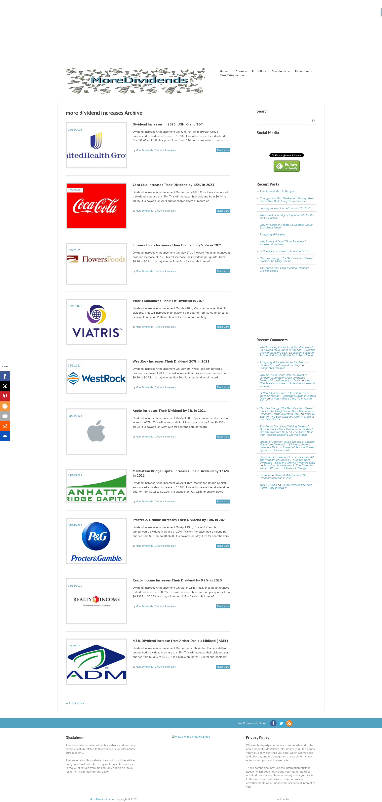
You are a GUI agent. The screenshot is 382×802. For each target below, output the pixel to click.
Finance (265, 475)
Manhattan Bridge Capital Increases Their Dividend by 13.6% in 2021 (181, 473)
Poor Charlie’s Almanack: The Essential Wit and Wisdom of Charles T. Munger (286, 467)
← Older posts (75, 703)
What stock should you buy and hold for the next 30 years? (287, 216)
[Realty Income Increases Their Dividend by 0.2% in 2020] (96, 601)
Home (224, 71)
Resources (302, 71)
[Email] (5, 416)
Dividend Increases (165, 150)
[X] (5, 386)
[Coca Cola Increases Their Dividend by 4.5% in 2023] (96, 206)
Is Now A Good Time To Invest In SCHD (284, 251)
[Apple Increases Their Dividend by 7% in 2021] (96, 431)
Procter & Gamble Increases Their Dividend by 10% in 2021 (180, 519)
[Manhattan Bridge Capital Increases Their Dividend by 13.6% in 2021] (96, 486)
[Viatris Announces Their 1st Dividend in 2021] (96, 322)
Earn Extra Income (232, 75)
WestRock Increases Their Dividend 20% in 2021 (171, 361)
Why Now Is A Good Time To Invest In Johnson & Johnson (283, 243)
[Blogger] (5, 406)
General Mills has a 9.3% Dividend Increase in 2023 (283, 476)
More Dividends (144, 150)
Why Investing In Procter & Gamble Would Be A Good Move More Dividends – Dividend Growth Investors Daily (287, 349)
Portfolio (258, 71)
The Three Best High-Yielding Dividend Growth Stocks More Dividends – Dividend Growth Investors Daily (286, 429)
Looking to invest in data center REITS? (285, 208)
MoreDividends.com (102, 799)
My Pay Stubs (268, 484)
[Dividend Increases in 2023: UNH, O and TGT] (96, 145)
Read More (223, 150)
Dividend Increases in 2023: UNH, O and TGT (168, 124)
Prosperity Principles (272, 234)
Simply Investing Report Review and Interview (286, 486)
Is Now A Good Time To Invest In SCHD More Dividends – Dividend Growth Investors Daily (288, 395)
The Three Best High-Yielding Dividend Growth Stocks (284, 269)
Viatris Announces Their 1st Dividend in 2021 (169, 300)
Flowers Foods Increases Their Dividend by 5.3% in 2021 (177, 245)
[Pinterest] (5, 396)
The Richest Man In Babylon (277, 191)
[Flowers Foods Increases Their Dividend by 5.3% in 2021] (96, 263)
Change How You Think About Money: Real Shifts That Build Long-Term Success (287, 200)
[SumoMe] (5, 436)
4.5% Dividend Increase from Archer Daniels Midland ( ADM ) (180, 640)
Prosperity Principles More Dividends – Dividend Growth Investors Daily (284, 364)
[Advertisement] (191, 30)
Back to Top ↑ (284, 799)
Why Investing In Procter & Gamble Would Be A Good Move (286, 226)
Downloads (279, 71)
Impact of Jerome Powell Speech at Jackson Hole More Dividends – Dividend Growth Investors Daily (287, 444)
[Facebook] (5, 376)
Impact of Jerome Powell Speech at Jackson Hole (287, 449)
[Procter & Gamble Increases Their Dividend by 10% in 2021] (96, 541)
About (240, 71)
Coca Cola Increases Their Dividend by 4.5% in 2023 (173, 184)
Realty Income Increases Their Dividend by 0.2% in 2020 (177, 580)
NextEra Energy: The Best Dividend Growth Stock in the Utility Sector (287, 259)
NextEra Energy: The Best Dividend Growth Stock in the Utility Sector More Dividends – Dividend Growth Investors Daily (287, 411)
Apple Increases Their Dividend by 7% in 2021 (169, 410)
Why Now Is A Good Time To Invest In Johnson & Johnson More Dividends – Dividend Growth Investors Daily (283, 377)
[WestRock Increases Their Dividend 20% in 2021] (96, 376)
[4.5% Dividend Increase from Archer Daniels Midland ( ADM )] (96, 662)
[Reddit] (5, 426)
